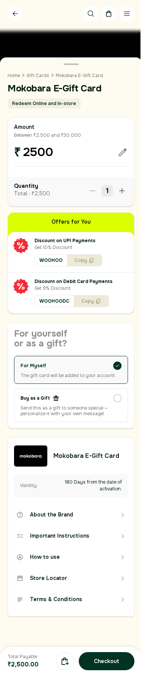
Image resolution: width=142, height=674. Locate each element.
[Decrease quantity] (92, 191)
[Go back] (15, 13)
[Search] (90, 13)
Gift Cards (38, 76)
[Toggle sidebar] (126, 13)
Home (14, 76)
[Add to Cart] (65, 661)
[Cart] (108, 13)
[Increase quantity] (122, 191)
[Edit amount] (122, 152)
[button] (71, 252)
